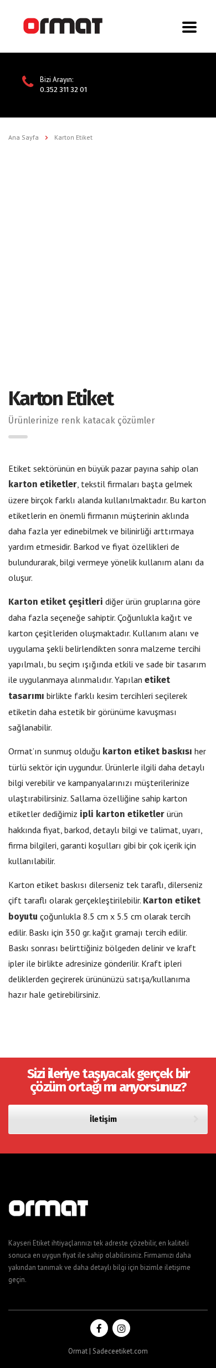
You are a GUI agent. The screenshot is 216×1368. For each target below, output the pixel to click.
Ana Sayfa (23, 137)
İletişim (103, 1119)
